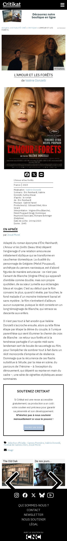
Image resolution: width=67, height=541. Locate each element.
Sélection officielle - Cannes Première (26, 443)
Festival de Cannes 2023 (16, 444)
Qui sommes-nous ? (33, 505)
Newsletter (33, 515)
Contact (33, 510)
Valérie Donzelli (35, 80)
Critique (32, 28)
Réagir (10, 450)
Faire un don (33, 427)
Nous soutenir (34, 519)
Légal (33, 524)
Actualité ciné (18, 28)
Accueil (5, 28)
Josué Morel (34, 444)
